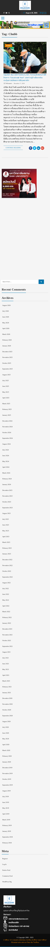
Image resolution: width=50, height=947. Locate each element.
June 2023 (5, 525)
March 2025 (6, 403)
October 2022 (6, 571)
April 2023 (5, 536)
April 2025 (5, 398)
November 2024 (7, 427)
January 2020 (6, 762)
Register (5, 858)
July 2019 (5, 796)
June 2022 (5, 594)
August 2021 (6, 652)
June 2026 (5, 317)
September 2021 (7, 646)
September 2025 (7, 369)
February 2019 (7, 825)
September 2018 (7, 837)
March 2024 (6, 473)
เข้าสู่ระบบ (43, 13)
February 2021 (7, 687)
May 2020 (5, 739)
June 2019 (5, 802)
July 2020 (5, 727)
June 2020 (5, 733)
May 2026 (5, 323)
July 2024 (5, 450)
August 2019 (6, 791)
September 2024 (7, 438)
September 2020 (7, 716)
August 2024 (6, 444)
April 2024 (5, 467)
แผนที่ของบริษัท (14, 922)
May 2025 (5, 392)
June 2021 (5, 664)
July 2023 (5, 519)
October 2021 (6, 640)
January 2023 (6, 554)
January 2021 (6, 692)
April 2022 (5, 606)
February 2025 (7, 409)
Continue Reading (13, 148)
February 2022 (7, 617)
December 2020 (7, 698)
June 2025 (5, 386)
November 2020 (7, 704)
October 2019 (6, 779)
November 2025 (7, 357)
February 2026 (7, 340)
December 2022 (7, 559)
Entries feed (6, 870)
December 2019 (7, 767)
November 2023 (7, 496)
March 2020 (6, 750)
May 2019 (5, 808)
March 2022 (6, 611)
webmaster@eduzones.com (18, 918)
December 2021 (7, 629)
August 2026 (6, 305)
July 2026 (5, 311)
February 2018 (7, 843)
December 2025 (7, 351)
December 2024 (7, 421)
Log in (4, 864)
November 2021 (7, 635)
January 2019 (6, 831)
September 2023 (7, 508)
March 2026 (6, 334)
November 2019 (7, 773)
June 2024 (5, 455)
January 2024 (6, 484)
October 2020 (6, 710)
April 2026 (5, 328)
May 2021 (5, 669)
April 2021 (5, 675)
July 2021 (5, 658)
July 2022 (5, 588)
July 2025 (5, 380)
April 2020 (5, 744)
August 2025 (6, 375)
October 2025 (6, 363)
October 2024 (6, 432)
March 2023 (6, 542)
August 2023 (6, 513)
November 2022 (7, 565)
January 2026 (6, 346)
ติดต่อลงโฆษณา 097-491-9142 (19, 926)
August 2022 (6, 583)
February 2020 (7, 756)
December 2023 (7, 490)
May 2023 (5, 531)
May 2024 (5, 461)
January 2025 (6, 415)
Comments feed (7, 876)
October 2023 (6, 502)
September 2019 (7, 785)
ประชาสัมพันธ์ (13, 930)
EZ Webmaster (8, 83)
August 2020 (6, 721)
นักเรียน (8, 45)
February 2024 (7, 479)
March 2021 (6, 681)
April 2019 (5, 814)
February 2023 (7, 548)
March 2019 (6, 820)
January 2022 (6, 623)
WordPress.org (7, 882)
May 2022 (5, 600)
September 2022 (7, 577)
